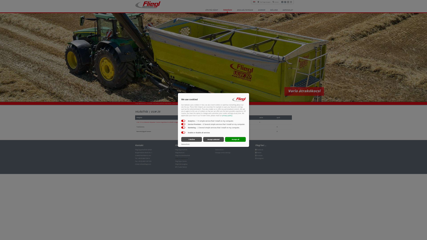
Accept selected (213, 139)
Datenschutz (185, 144)
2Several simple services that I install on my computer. (218, 127)
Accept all (235, 139)
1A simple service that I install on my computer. (214, 121)
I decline (191, 139)
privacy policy (227, 115)
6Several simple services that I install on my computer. (223, 124)
